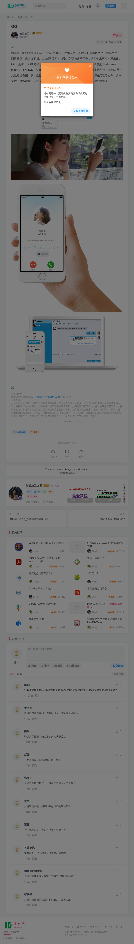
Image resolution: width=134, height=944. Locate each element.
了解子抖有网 (80, 111)
